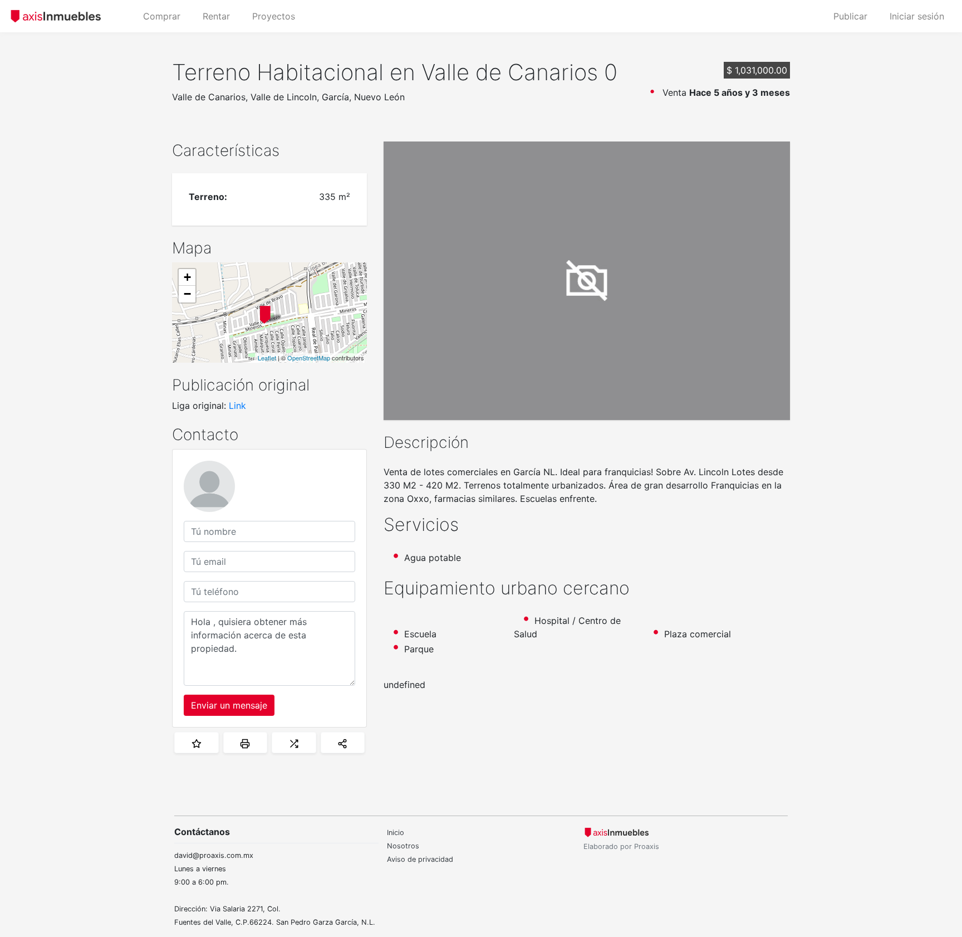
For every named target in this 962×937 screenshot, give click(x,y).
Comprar (161, 16)
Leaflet (267, 357)
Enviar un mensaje (229, 705)
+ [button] (187, 277)
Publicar (850, 16)
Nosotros (403, 846)
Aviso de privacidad (420, 859)
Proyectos (273, 16)
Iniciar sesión (917, 16)
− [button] (187, 294)
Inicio (395, 832)
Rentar (216, 16)
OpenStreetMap (308, 357)
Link (237, 405)
